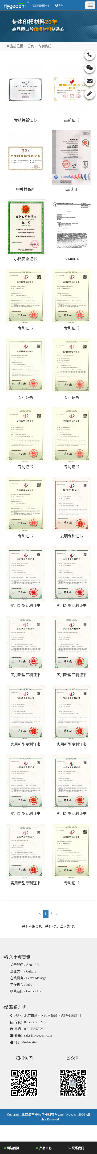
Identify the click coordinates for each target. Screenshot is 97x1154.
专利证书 (25, 328)
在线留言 (16, 978)
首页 (30, 46)
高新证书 (71, 120)
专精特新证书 (25, 120)
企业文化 (16, 971)
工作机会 (16, 984)
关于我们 (16, 965)
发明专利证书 (71, 536)
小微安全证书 (25, 259)
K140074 (72, 259)
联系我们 (16, 991)
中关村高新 (25, 189)
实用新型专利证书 (25, 606)
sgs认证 (71, 189)
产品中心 (45, 1148)
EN (61, 5)
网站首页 (12, 1148)
